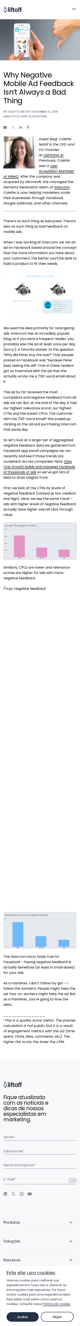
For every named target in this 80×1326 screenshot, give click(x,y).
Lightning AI (53, 155)
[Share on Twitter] (13, 127)
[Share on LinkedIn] (20, 127)
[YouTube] (30, 1194)
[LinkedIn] (5, 1194)
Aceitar (22, 1317)
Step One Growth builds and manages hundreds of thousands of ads (39, 467)
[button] (74, 9)
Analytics (11, 116)
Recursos (11, 1260)
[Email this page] (5, 127)
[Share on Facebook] (28, 127)
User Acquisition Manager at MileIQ (38, 171)
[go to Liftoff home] (12, 9)
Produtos (11, 1222)
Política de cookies (56, 1304)
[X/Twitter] (13, 1194)
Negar (57, 1317)
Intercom (62, 187)
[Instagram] (21, 1194)
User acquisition (33, 116)
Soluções (11, 1241)
